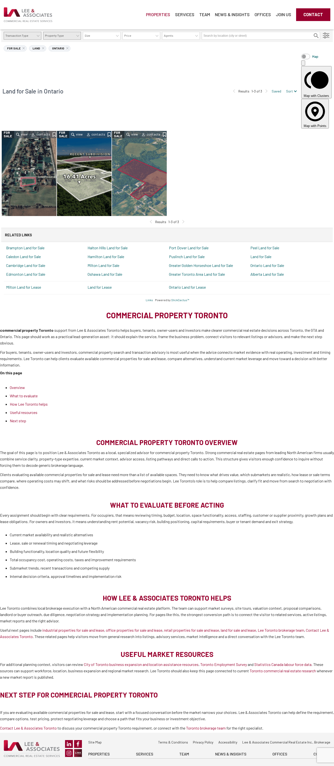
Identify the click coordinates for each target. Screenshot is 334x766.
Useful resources (23, 412)
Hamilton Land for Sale (106, 256)
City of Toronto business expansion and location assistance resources (141, 664)
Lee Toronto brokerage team (281, 630)
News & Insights (232, 14)
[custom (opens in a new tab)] (78, 753)
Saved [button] (276, 91)
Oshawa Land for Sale (105, 274)
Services (184, 14)
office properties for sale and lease (134, 630)
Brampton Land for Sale (25, 247)
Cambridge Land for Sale (25, 265)
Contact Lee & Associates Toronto (28, 728)
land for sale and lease (238, 630)
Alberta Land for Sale (267, 274)
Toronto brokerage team (206, 728)
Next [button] (266, 91)
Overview (17, 387)
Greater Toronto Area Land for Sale (197, 274)
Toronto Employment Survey (223, 664)
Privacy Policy (203, 742)
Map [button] (315, 56)
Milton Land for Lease (23, 287)
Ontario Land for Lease (187, 287)
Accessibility (227, 742)
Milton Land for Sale (103, 265)
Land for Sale (260, 256)
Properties (158, 14)
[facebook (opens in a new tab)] (78, 744)
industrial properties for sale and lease (73, 630)
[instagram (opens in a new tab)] (69, 753)
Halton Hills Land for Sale (108, 247)
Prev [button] (234, 91)
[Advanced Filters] (326, 36)
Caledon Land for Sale (23, 256)
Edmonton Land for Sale (25, 274)
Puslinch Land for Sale (187, 256)
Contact (313, 14)
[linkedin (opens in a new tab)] (69, 744)
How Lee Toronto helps (29, 404)
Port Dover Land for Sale (189, 247)
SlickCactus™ (180, 300)
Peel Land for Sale (264, 247)
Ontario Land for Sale (267, 265)
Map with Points (315, 126)
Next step (18, 420)
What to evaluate (24, 395)
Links (149, 300)
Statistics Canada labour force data (283, 664)
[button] (316, 35)
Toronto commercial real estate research (283, 670)
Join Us (283, 14)
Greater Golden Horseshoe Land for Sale (201, 265)
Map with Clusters (316, 96)
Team (204, 14)
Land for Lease (100, 287)
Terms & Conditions (173, 742)
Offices (263, 14)
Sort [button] (289, 91)
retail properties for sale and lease (191, 630)
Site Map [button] (95, 742)
